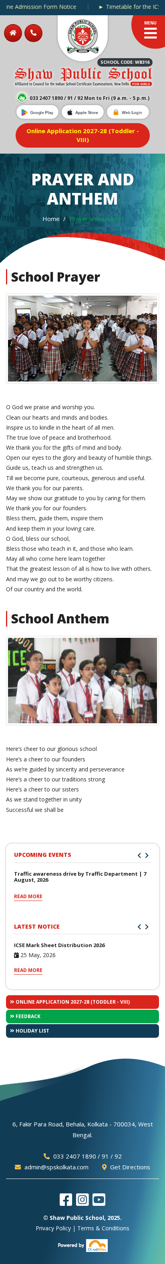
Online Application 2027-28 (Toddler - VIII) (72, 1001)
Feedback (27, 1016)
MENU (150, 23)
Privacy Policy (53, 1228)
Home (51, 219)
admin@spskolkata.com (56, 1167)
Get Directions (129, 1167)
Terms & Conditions (103, 1228)
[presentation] (139, 855)
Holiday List (31, 1030)
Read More (28, 896)
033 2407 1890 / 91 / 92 (87, 1156)
